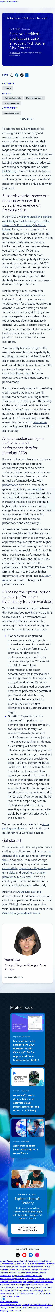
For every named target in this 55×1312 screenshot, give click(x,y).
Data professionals (12, 98)
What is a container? (29, 1293)
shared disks (10, 868)
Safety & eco (42, 1307)
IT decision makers (34, 98)
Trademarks (31, 1307)
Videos (9, 1287)
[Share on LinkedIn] (27, 75)
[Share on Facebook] (16, 75)
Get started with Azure (23, 1261)
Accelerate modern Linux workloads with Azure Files (25, 1149)
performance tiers (13, 485)
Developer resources (36, 1281)
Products (10, 1267)
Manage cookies (7, 1307)
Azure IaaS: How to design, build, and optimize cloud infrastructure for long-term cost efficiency (26, 1103)
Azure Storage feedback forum (21, 913)
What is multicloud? (43, 1287)
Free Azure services (35, 1267)
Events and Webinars (9, 1284)
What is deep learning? (33, 1290)
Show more (26, 119)
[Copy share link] (11, 75)
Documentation (15, 1281)
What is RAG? (45, 1293)
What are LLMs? (13, 1293)
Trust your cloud (24, 1264)
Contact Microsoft (38, 1304)
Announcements (11, 113)
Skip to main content (9, 1)
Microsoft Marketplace (40, 1278)
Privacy (49, 1304)
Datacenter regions (8, 1264)
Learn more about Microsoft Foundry (27, 1229)
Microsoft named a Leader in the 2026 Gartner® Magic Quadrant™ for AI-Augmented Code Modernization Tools (25, 1050)
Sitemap (25, 1304)
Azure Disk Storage (29, 891)
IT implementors (11, 103)
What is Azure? (6, 1261)
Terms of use (20, 1307)
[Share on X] (22, 75)
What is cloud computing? (23, 1287)
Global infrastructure (42, 1261)
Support (15, 1275)
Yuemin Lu (16, 53)
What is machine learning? (11, 1290)
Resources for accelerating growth (23, 1273)
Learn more (23, 373)
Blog (24, 1281)
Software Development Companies (15, 1278)
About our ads (15, 1310)
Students (49, 1281)
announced (34, 489)
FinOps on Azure (23, 1270)
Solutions (4, 1273)
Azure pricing (20, 1267)
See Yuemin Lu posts (13, 977)
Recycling (4, 1310)
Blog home (15, 18)
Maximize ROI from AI (39, 1270)
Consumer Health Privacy (11, 1304)
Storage (7, 88)
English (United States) (9, 1296)
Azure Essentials (38, 1264)
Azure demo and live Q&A (30, 1275)
